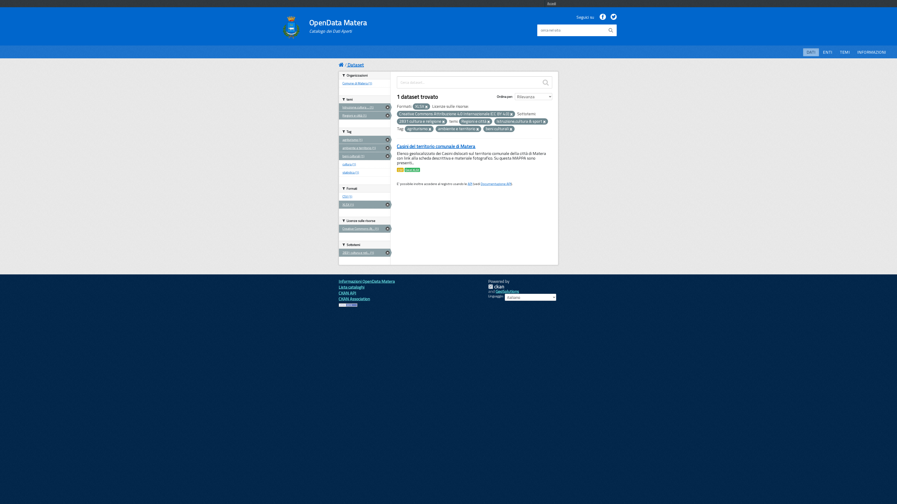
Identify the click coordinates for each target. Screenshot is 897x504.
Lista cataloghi (351, 287)
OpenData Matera (338, 26)
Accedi (551, 3)
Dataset (356, 64)
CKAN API (347, 293)
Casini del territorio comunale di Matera (436, 146)
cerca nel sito (550, 30)
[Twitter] (614, 17)
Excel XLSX (412, 170)
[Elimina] (426, 107)
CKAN (496, 286)
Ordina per (504, 96)
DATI (811, 52)
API (470, 183)
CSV (400, 170)
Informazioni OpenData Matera (367, 281)
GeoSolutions (507, 291)
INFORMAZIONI (871, 52)
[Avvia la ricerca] (611, 30)
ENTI (827, 52)
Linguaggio (495, 296)
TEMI (845, 52)
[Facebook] (603, 17)
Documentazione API (496, 183)
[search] (546, 82)
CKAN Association (354, 299)
